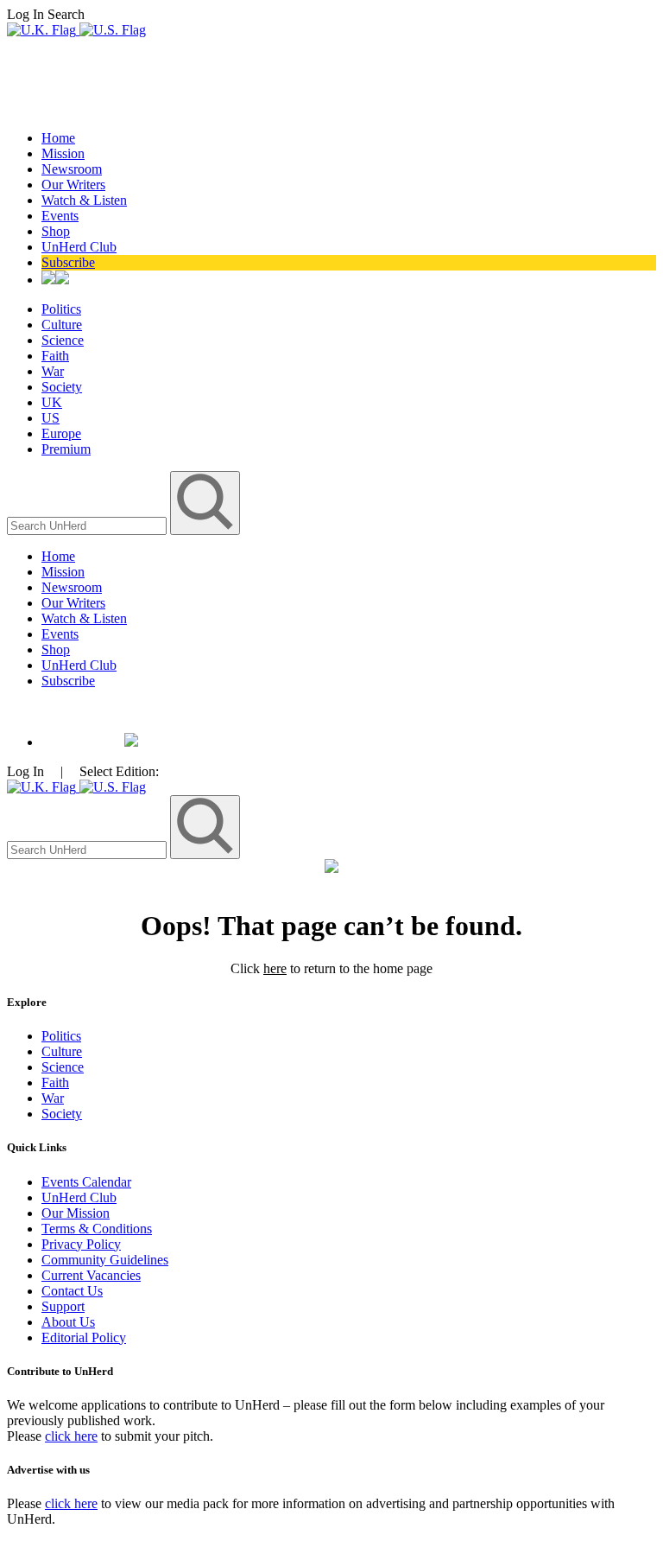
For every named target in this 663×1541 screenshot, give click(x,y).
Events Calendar (86, 1182)
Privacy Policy (81, 1244)
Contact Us (72, 1290)
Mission (63, 153)
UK (51, 402)
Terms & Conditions (96, 1228)
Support (63, 1306)
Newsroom (71, 169)
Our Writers (73, 184)
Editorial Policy (83, 1337)
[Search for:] (88, 525)
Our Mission (75, 1213)
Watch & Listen (84, 200)
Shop (55, 231)
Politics (61, 309)
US (50, 418)
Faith (55, 355)
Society (61, 386)
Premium (66, 449)
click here (71, 1436)
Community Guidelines (104, 1259)
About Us (68, 1322)
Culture (61, 324)
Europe (61, 433)
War (52, 371)
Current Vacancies (91, 1275)
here (275, 968)
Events (60, 215)
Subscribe (68, 262)
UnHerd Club (79, 246)
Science (62, 340)
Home (58, 138)
